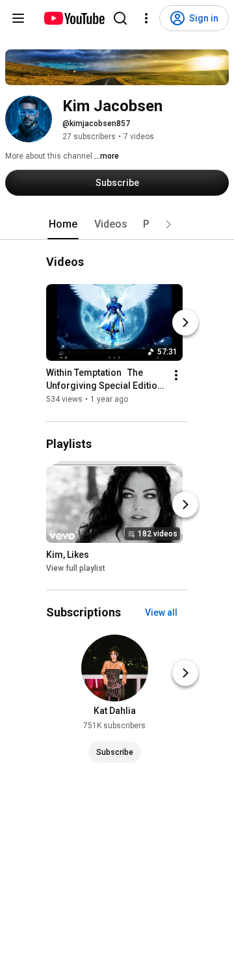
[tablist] (117, 224)
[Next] (185, 323)
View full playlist (75, 568)
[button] (168, 224)
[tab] (63, 224)
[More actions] (176, 376)
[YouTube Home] (74, 18)
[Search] (120, 18)
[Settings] (146, 18)
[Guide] (18, 18)
